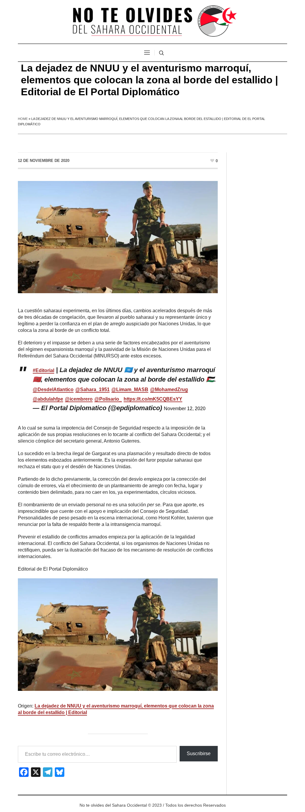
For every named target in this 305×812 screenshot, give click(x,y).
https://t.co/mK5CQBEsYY (153, 399)
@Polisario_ (108, 399)
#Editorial (43, 370)
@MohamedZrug (169, 389)
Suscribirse (199, 753)
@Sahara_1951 (92, 389)
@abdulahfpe (48, 399)
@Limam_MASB (129, 389)
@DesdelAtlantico (53, 389)
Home (23, 119)
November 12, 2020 (185, 408)
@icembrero (79, 399)
